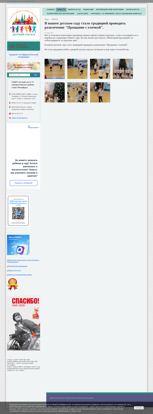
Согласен (139, 408)
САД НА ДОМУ (82, 13)
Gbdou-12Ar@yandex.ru (19, 118)
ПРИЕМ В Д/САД (74, 9)
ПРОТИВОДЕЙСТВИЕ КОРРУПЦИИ (110, 9)
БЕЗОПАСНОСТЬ (132, 9)
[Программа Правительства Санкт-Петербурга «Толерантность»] (23, 260)
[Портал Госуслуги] (14, 270)
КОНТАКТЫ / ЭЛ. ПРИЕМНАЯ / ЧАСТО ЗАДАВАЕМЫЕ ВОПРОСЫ (116, 13)
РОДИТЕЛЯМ (88, 9)
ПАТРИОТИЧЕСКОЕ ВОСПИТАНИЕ (60, 13)
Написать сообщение (23, 183)
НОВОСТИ (61, 9)
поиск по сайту (20, 1)
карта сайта (31, 1)
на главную (10, 1)
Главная (47, 19)
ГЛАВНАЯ (50, 9)
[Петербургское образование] (17, 266)
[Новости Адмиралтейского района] (19, 274)
